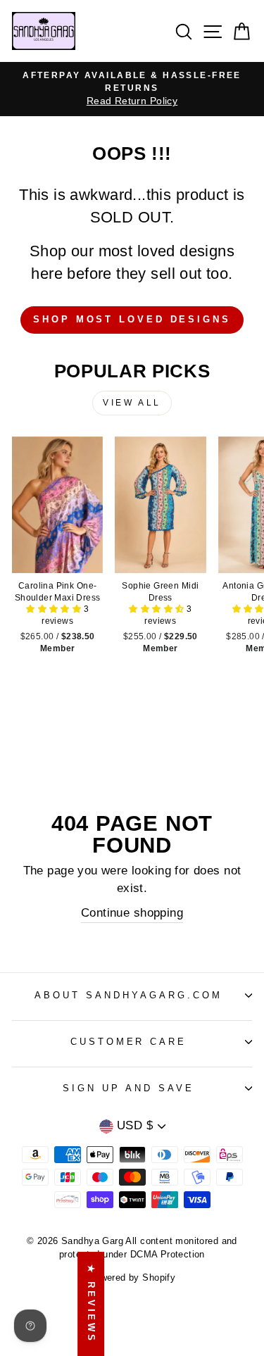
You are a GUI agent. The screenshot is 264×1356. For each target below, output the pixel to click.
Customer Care (128, 1041)
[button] (55, 609)
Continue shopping (132, 912)
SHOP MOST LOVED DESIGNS (132, 319)
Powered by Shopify (132, 1278)
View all (132, 403)
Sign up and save (128, 1088)
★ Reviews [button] (91, 1303)
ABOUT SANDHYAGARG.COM (128, 995)
